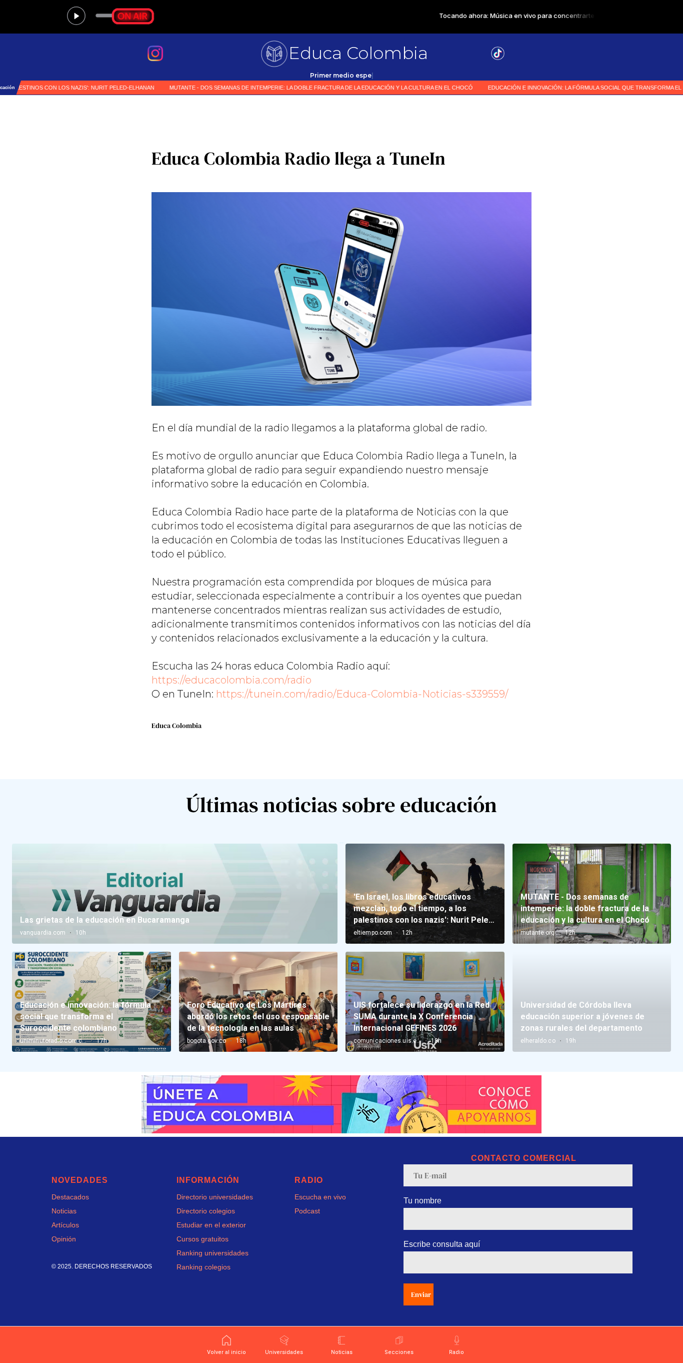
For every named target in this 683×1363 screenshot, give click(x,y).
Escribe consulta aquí (442, 1244)
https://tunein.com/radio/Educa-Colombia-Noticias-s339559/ (362, 694)
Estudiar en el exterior (211, 1225)
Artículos (65, 1225)
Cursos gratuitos (202, 1239)
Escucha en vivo (320, 1197)
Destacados (70, 1197)
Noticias (64, 1211)
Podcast (307, 1211)
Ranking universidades (212, 1253)
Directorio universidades (214, 1197)
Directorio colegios (205, 1211)
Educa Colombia (358, 53)
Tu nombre (423, 1200)
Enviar (421, 1294)
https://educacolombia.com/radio (232, 680)
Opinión (64, 1239)
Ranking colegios (203, 1267)
